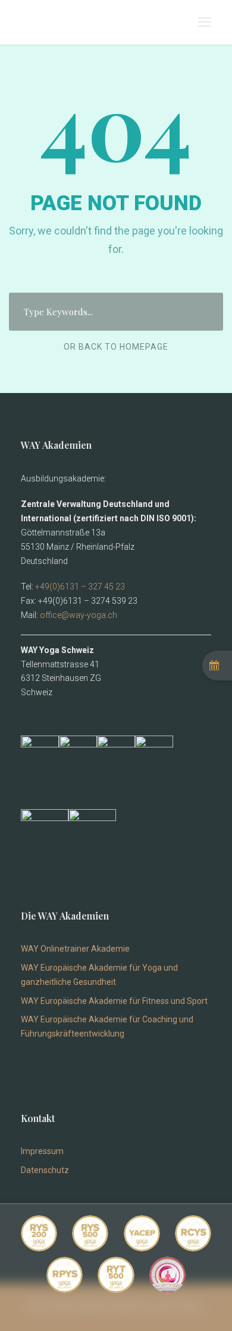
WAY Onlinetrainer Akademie (75, 948)
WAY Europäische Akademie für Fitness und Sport (114, 1001)
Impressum (42, 1151)
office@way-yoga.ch (78, 615)
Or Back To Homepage (116, 346)
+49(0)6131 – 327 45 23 (80, 586)
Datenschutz (45, 1170)
